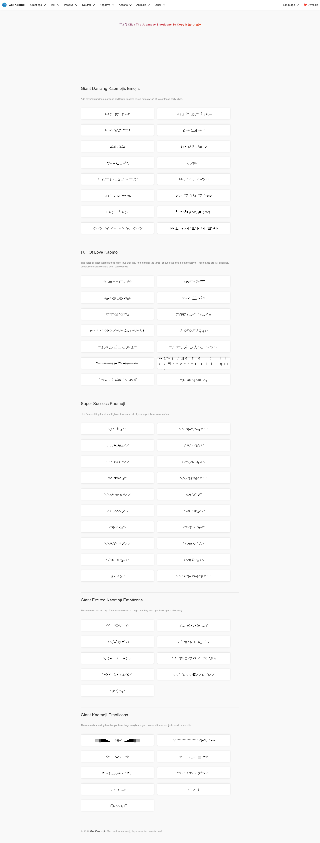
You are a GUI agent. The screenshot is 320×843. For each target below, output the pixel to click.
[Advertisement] (158, 60)
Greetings (36, 5)
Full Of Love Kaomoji (100, 252)
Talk (52, 5)
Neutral (86, 5)
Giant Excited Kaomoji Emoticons (112, 600)
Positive (69, 5)
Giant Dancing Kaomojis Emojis (110, 88)
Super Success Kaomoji (103, 403)
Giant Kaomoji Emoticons (104, 714)
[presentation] (193, 346)
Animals (141, 5)
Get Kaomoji (97, 831)
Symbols (311, 5)
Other (158, 5)
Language (289, 5)
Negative (105, 5)
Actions (123, 5)
